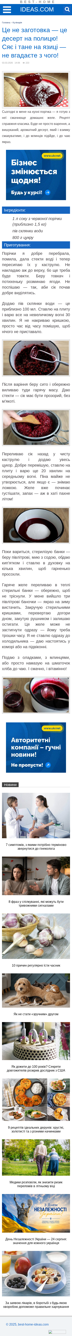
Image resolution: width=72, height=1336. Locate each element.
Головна (6, 22)
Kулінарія (17, 22)
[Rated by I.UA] (57, 1332)
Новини (10, 785)
